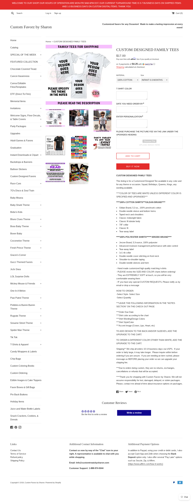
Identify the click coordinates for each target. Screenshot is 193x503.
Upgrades (15, 133)
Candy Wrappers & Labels (23, 351)
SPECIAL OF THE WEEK (25, 55)
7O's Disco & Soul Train (22, 190)
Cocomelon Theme (25, 241)
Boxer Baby (16, 233)
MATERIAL (120, 75)
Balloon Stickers (18, 169)
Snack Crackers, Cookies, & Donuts (24, 418)
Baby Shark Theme (25, 205)
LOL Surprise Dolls (19, 276)
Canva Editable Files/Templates (18, 85)
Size (142, 75)
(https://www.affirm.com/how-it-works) (145, 464)
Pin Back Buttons (19, 394)
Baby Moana (16, 198)
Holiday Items (17, 401)
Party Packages (25, 126)
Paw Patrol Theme (25, 298)
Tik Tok (13, 337)
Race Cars (25, 183)
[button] (149, 64)
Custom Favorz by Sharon (31, 27)
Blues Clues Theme (25, 219)
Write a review (134, 413)
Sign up (57, 13)
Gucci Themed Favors (25, 262)
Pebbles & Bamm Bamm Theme (25, 307)
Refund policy (16, 457)
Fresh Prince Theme (25, 248)
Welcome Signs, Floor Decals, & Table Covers (25, 117)
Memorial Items (18, 101)
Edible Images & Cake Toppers (25, 380)
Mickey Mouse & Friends (25, 283)
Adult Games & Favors (21, 140)
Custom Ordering (18, 373)
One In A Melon (18, 291)
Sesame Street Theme (25, 323)
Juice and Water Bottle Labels (25, 409)
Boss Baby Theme (25, 226)
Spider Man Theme (25, 330)
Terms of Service (18, 454)
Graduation (15, 148)
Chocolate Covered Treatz (23, 69)
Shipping (120, 67)
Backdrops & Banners (21, 162)
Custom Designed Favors (23, 176)
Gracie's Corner (18, 255)
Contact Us (15, 450)
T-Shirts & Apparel (25, 344)
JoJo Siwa (15, 269)
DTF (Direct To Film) (20, 94)
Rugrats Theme (25, 316)
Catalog (14, 47)
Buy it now (132, 166)
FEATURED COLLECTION (24, 62)
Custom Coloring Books (22, 366)
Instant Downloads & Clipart (25, 155)
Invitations (25, 108)
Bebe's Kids (16, 212)
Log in (48, 13)
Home (13, 40)
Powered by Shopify (53, 483)
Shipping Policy (17, 460)
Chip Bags (15, 359)
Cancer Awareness (25, 76)
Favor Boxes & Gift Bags (22, 387)
